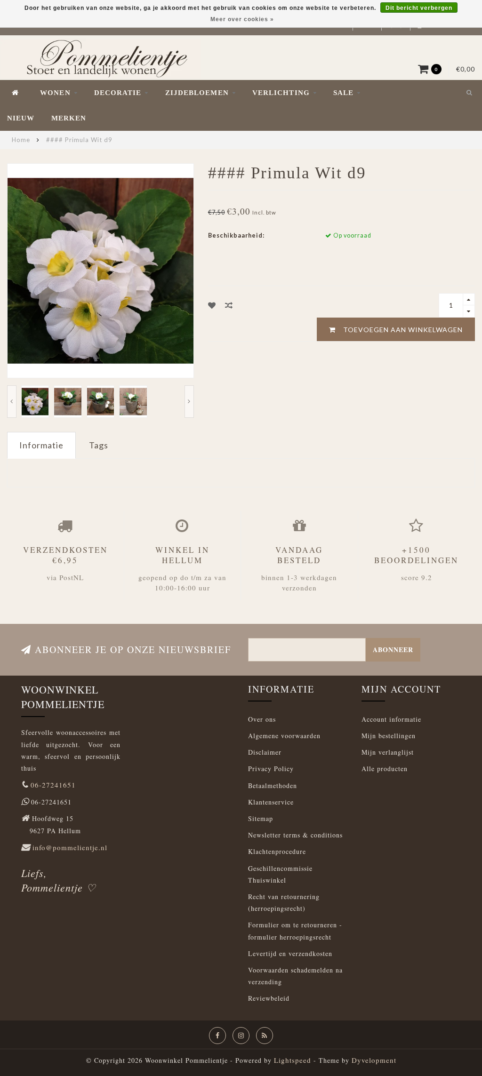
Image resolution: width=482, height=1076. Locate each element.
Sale (343, 92)
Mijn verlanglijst (388, 752)
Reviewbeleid (268, 998)
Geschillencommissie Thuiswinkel (280, 874)
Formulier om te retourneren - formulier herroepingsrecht (295, 930)
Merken (69, 118)
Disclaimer (264, 752)
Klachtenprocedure (277, 851)
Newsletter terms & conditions (295, 834)
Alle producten (385, 768)
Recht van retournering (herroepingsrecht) (284, 902)
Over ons (262, 719)
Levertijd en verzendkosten (290, 953)
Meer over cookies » (242, 19)
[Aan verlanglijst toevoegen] (212, 305)
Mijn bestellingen (389, 735)
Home (21, 139)
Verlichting (281, 92)
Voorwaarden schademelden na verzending (295, 975)
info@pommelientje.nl (69, 847)
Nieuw (21, 118)
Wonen (55, 92)
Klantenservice (271, 801)
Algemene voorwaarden (284, 735)
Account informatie (391, 719)
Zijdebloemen (197, 92)
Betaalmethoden (272, 785)
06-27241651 (53, 784)
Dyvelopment (374, 1060)
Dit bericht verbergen (419, 8)
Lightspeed (292, 1060)
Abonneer (393, 649)
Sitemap (260, 818)
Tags (98, 445)
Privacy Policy (271, 768)
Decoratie (118, 92)
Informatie (41, 445)
